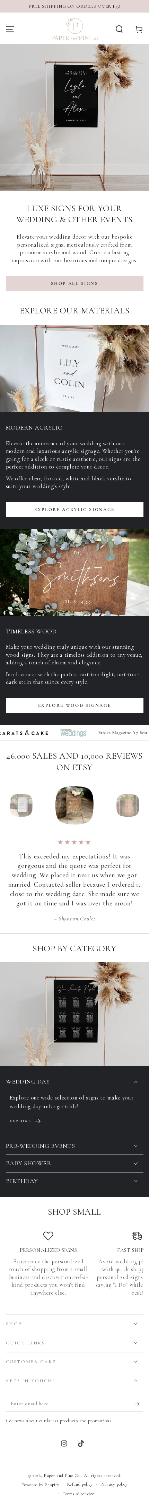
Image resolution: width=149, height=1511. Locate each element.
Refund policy (80, 1484)
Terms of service (78, 1493)
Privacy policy (114, 1484)
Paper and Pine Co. (62, 1475)
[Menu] (10, 29)
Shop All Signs (74, 283)
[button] (119, 29)
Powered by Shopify (40, 1484)
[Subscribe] (138, 1404)
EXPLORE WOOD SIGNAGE (74, 705)
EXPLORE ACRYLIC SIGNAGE (74, 509)
